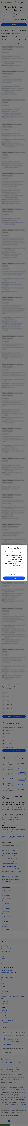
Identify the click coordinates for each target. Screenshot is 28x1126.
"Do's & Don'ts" (11, 565)
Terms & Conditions (10, 556)
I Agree (14, 574)
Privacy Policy (14, 554)
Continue (14, 578)
